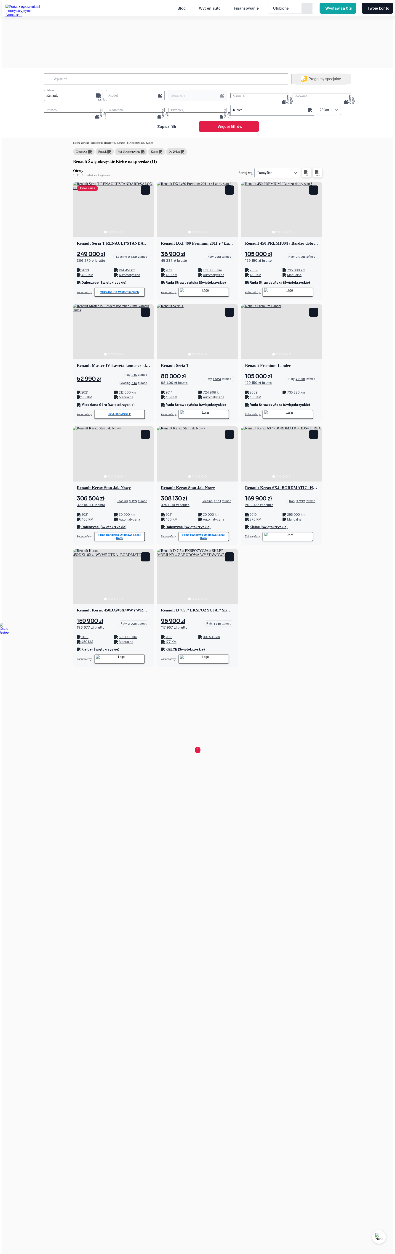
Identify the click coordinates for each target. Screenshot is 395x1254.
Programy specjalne (325, 79)
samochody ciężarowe (102, 142)
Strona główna (81, 142)
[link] (131, 257)
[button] (73, 95)
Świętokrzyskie (135, 142)
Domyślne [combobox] (264, 173)
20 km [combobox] (324, 110)
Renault (121, 142)
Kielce (149, 142)
